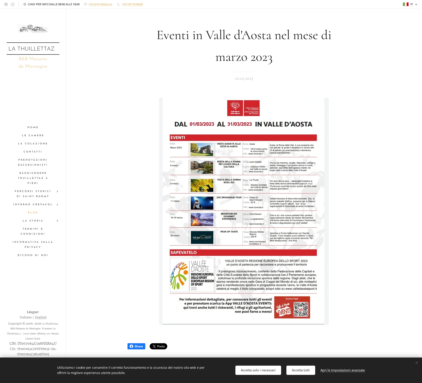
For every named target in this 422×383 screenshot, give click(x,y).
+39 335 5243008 (132, 4)
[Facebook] (6, 4)
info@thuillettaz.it (100, 4)
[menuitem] (33, 127)
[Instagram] (12, 4)
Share (139, 346)
